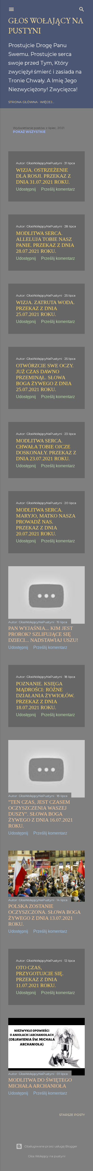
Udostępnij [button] (26, 189)
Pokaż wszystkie (29, 132)
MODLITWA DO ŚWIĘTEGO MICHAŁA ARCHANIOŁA (40, 1083)
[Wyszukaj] (82, 8)
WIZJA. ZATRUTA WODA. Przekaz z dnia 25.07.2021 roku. (45, 308)
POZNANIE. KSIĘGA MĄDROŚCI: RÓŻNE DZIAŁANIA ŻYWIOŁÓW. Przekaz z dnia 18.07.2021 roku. (45, 695)
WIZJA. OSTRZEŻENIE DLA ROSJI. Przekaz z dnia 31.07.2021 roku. (43, 176)
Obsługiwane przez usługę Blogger (50, 1146)
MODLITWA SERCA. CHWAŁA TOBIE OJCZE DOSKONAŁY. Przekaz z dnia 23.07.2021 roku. (46, 449)
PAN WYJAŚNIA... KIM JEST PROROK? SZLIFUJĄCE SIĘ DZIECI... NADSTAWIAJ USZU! (43, 634)
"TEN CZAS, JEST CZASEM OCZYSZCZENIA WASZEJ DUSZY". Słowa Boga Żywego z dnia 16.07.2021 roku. (40, 814)
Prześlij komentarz (58, 189)
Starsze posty (72, 1115)
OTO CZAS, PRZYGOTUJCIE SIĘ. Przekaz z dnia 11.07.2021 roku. (40, 976)
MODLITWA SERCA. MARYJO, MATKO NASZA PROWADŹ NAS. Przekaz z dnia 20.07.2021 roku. (45, 521)
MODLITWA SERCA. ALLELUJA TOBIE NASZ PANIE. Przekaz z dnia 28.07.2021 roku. (45, 242)
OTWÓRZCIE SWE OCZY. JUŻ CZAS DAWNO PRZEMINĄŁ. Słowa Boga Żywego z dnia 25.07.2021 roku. (45, 377)
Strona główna (23, 102)
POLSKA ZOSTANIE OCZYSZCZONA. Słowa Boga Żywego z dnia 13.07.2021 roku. (44, 915)
